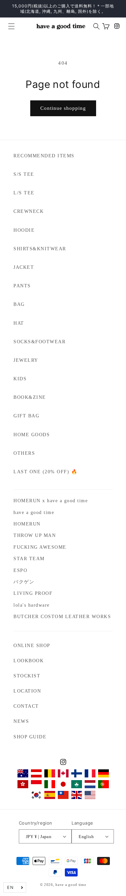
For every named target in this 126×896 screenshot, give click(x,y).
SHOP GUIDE (29, 736)
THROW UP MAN (34, 535)
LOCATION (27, 691)
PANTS (22, 285)
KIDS (20, 378)
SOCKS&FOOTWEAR (39, 341)
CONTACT (26, 706)
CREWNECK (28, 211)
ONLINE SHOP (31, 645)
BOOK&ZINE (29, 397)
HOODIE (24, 230)
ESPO (20, 570)
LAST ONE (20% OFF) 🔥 (45, 471)
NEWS (21, 721)
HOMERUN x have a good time (50, 500)
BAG (19, 304)
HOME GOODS (31, 434)
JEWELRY (25, 360)
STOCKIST (26, 675)
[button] (9, 26)
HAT (18, 323)
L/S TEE (24, 192)
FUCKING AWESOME (40, 547)
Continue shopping (63, 108)
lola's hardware (31, 605)
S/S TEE (23, 174)
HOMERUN (27, 523)
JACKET (23, 267)
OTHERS (24, 453)
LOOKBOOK (28, 660)
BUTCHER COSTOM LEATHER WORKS (62, 616)
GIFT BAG (26, 415)
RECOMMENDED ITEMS (44, 155)
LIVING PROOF (32, 593)
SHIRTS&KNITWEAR (39, 248)
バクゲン (23, 581)
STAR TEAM (29, 558)
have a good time (33, 512)
